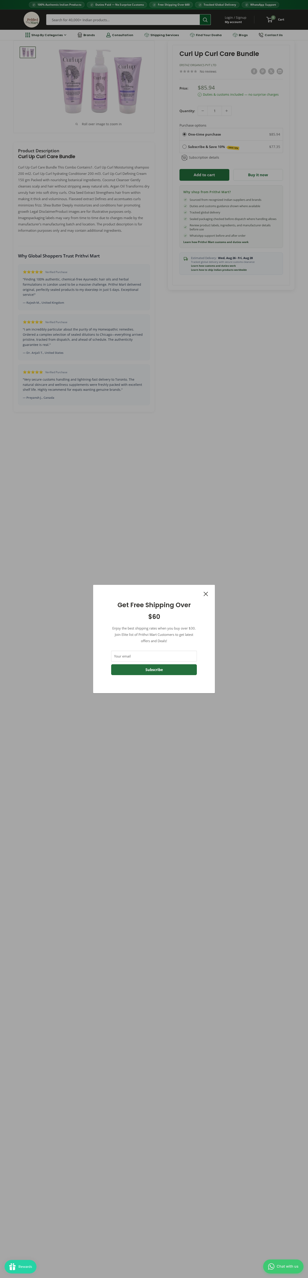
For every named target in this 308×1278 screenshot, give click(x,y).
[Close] (206, 593)
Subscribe (154, 669)
